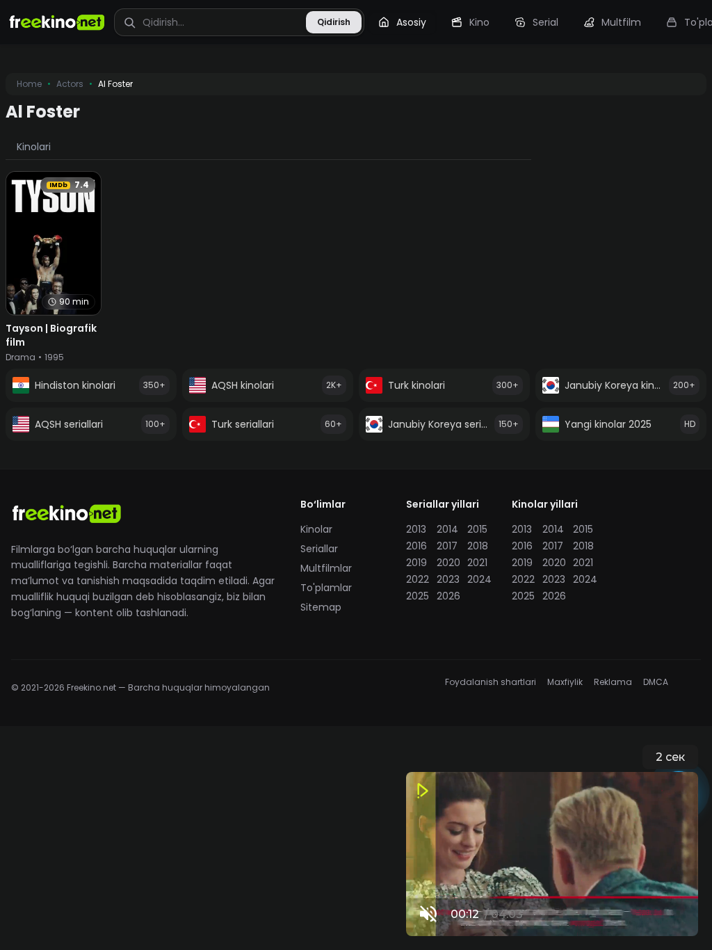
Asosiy (411, 22)
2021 (477, 563)
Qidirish (333, 22)
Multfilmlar (326, 568)
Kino (479, 22)
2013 (416, 529)
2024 (478, 579)
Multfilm (621, 22)
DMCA (655, 682)
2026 (448, 596)
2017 (447, 546)
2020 (448, 563)
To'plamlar (326, 588)
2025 (417, 596)
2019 (416, 563)
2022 (417, 579)
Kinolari (34, 147)
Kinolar (316, 529)
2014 (447, 529)
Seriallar (319, 549)
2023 (448, 579)
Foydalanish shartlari (490, 682)
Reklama (613, 682)
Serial (545, 22)
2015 (477, 529)
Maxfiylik (565, 682)
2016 (416, 546)
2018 (477, 546)
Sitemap (320, 607)
